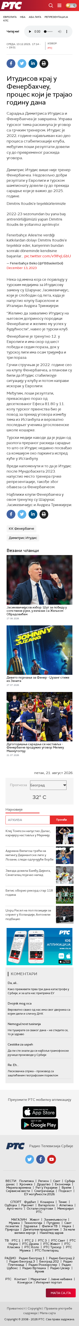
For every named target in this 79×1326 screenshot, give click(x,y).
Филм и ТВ (49, 1226)
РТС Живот (51, 1244)
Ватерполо (46, 1205)
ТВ (7, 1240)
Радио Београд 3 (22, 1261)
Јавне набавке (61, 1279)
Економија (62, 1184)
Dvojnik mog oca (20, 1003)
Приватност (16, 1308)
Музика (14, 1223)
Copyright (35, 1308)
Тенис (62, 1202)
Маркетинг (39, 1279)
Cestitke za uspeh (20, 1044)
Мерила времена (18, 1187)
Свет (56, 1181)
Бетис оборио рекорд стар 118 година (29, 892)
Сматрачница (44, 1191)
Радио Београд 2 (62, 1258)
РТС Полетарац (46, 1250)
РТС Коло (31, 1247)
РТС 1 (16, 1240)
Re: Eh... (13, 1065)
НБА (22, 17)
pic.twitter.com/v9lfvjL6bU (47, 256)
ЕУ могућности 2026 (39, 1194)
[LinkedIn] (33, 63)
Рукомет (27, 1205)
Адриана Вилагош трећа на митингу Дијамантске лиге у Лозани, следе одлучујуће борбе (29, 855)
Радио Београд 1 (32, 1258)
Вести (10, 1181)
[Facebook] (11, 63)
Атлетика (66, 1205)
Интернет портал (49, 1282)
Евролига (10, 17)
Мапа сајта (61, 1293)
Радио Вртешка (34, 1268)
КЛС (6, 20)
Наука (66, 1226)
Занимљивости (55, 1219)
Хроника (25, 1184)
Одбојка (11, 1205)
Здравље (30, 1226)
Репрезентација (56, 17)
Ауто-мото (14, 1208)
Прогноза (18, 785)
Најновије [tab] (14, 809)
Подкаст (65, 1191)
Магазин (19, 1219)
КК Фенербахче (21, 528)
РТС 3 (42, 1240)
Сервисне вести (18, 1191)
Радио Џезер (60, 1268)
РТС (8, 1279)
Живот (35, 1219)
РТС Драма (30, 1244)
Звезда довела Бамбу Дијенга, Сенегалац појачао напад (28, 873)
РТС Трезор (52, 1247)
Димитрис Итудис (23, 538)
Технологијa (33, 1223)
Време (66, 1187)
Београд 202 (49, 1261)
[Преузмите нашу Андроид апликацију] (39, 1124)
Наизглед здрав (51, 1233)
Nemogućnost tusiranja (24, 1024)
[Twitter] (22, 63)
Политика (26, 1181)
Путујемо (53, 1223)
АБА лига (35, 17)
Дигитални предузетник (41, 1229)
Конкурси (24, 1282)
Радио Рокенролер (43, 1265)
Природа (12, 1229)
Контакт (20, 1279)
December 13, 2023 (22, 268)
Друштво (43, 1184)
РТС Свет (58, 1240)
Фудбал (30, 1202)
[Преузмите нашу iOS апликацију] (39, 1111)
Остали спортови (40, 1208)
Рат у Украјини (46, 1187)
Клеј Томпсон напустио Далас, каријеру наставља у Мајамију (28, 833)
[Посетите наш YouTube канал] (51, 1159)
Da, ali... (13, 983)
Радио (10, 1258)
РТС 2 (29, 1240)
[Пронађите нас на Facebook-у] (40, 1159)
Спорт (15, 1202)
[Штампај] (44, 63)
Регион (43, 1181)
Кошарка (47, 1202)
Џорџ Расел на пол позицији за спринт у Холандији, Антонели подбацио (28, 914)
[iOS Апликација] (39, 946)
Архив (39, 1271)
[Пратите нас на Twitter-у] (29, 1159)
